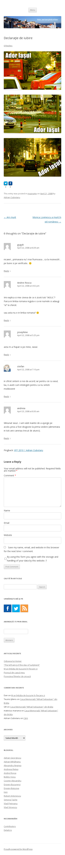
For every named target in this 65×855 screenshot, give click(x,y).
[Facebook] (7, 608)
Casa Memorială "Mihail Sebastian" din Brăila (31, 706)
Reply (6, 270)
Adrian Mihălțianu (12, 761)
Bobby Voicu (10, 776)
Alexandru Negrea (12, 765)
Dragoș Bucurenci (12, 784)
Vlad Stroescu (10, 807)
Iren (6, 792)
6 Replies (8, 45)
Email (6, 522)
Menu (32, 10)
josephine (22, 332)
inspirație (32, 193)
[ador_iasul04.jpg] (32, 132)
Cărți (26, 718)
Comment (10, 475)
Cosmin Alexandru (12, 780)
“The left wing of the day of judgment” (22, 665)
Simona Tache (10, 799)
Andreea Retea (11, 769)
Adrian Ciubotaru (12, 197)
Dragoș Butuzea (11, 788)
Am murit (10, 217)
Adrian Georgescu (12, 757)
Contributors (10, 826)
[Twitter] (16, 608)
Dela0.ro (8, 830)
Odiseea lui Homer (13, 661)
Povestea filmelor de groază (17, 676)
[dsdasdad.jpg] (32, 175)
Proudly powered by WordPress (18, 849)
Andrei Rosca (24, 282)
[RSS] (24, 608)
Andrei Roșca (10, 773)
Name (7, 510)
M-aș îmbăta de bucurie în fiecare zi (21, 668)
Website (8, 535)
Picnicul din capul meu (14, 672)
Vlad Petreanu (11, 803)
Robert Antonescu (12, 795)
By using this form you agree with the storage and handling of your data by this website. (32, 558)
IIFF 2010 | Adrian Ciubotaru (28, 450)
